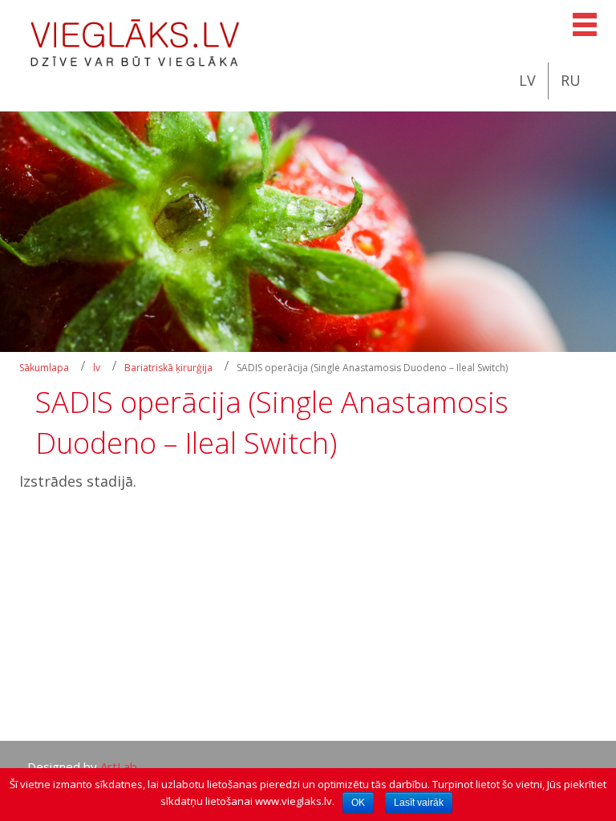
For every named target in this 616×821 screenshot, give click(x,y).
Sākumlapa (44, 367)
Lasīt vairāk (419, 802)
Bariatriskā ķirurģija (168, 367)
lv (96, 367)
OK (358, 802)
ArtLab (118, 766)
